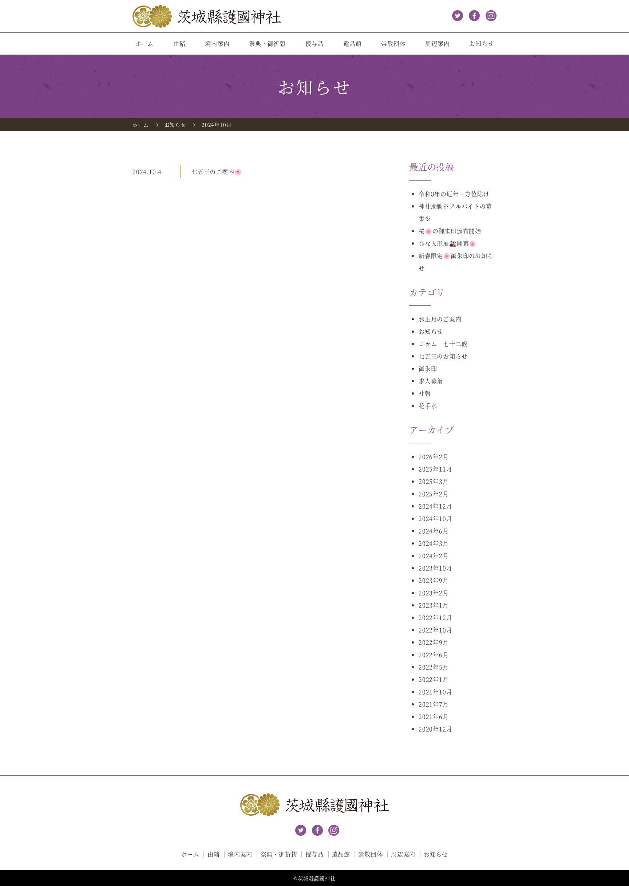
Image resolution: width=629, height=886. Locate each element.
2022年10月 (435, 630)
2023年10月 (435, 568)
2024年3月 (434, 543)
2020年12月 (435, 729)
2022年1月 (434, 679)
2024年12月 (435, 506)
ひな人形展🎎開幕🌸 (447, 243)
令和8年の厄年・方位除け (454, 194)
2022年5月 (434, 667)
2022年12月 (435, 617)
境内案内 (217, 43)
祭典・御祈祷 (279, 854)
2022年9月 (434, 642)
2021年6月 (434, 716)
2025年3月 (434, 481)
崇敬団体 (393, 43)
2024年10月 (435, 518)
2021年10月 (435, 692)
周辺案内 (437, 43)
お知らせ (481, 43)
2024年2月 (434, 555)
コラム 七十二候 (443, 344)
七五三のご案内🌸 (216, 171)
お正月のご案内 (440, 319)
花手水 (428, 406)
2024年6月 (434, 531)
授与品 (314, 43)
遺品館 (352, 43)
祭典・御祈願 (267, 43)
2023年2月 (434, 593)
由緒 (179, 43)
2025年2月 (434, 494)
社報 (425, 393)
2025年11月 (435, 469)
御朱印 (428, 368)
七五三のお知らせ (443, 356)
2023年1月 (434, 605)
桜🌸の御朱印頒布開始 (450, 231)
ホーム (144, 43)
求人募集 (431, 381)
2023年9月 (434, 580)
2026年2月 (434, 456)
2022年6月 (434, 654)
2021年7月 (434, 704)
